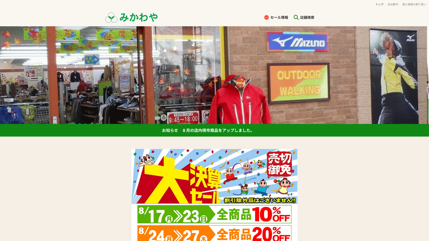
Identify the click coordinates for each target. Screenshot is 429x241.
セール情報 (279, 17)
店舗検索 (307, 17)
